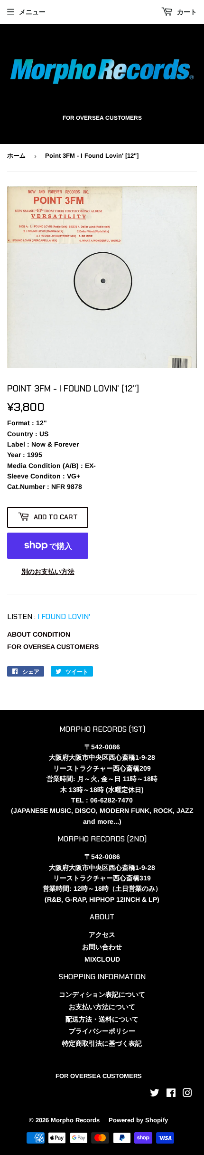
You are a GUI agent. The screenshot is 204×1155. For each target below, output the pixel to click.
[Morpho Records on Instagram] (187, 1094)
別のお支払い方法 (47, 571)
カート (186, 12)
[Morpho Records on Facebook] (171, 1094)
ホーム (16, 155)
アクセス (102, 934)
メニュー (32, 12)
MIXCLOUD (102, 959)
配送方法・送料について (102, 1019)
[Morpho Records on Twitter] (154, 1094)
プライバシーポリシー (102, 1031)
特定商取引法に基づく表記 (102, 1043)
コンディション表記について (102, 994)
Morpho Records (75, 1120)
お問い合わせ (102, 947)
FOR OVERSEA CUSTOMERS (53, 646)
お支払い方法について (102, 1007)
